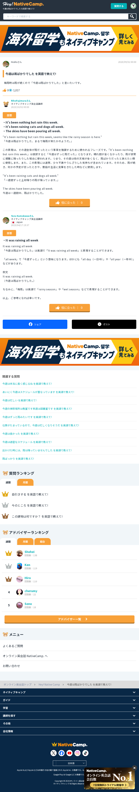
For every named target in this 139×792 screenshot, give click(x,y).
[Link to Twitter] (53, 753)
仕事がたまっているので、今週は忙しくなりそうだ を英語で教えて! (40, 425)
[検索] (132, 16)
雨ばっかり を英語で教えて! (18, 458)
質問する (119, 6)
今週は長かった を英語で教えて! (20, 433)
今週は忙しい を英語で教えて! (19, 400)
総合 (42, 541)
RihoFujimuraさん (21, 101)
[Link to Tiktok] (85, 753)
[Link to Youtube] (69, 753)
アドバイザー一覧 (69, 619)
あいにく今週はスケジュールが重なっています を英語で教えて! (38, 392)
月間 (25, 482)
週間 (8, 482)
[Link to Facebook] (61, 753)
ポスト (106, 324)
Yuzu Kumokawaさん (22, 216)
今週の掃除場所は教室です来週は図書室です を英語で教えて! (37, 408)
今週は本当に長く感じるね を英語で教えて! (27, 383)
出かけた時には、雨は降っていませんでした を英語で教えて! (36, 450)
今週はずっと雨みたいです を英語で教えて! (27, 417)
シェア (37, 324)
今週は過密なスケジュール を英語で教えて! (26, 442)
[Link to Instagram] (77, 753)
